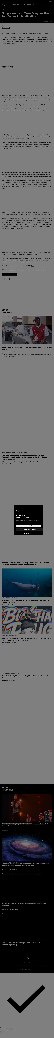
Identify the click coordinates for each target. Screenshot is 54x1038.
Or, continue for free (28, 533)
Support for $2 (28, 525)
